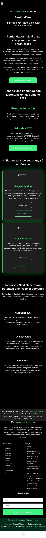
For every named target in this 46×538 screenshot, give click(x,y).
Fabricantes (20, 11)
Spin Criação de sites (37, 526)
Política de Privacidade (16, 520)
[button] (28, 3)
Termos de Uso (32, 520)
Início (12, 11)
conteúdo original (36, 411)
